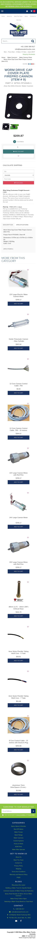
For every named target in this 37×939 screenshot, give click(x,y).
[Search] (32, 41)
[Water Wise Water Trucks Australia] (18, 29)
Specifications (22, 225)
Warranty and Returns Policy (18, 874)
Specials (18, 20)
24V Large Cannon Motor (18, 517)
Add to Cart (19, 151)
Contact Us (33, 16)
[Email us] (16, 921)
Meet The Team (18, 16)
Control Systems (18, 841)
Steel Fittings (19, 835)
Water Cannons (18, 838)
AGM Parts (18, 846)
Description (8, 225)
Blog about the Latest (18, 885)
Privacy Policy (31, 814)
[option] (18, 107)
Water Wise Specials (18, 849)
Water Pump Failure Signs (18, 898)
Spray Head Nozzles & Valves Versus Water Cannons (18, 894)
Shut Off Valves (18, 829)
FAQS (18, 877)
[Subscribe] (33, 811)
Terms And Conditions (18, 871)
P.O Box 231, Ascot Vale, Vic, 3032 (20, 917)
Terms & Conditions (21, 814)
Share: (25, 64)
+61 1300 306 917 (28, 46)
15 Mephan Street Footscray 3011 (20, 915)
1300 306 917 (19, 909)
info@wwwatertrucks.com (25, 49)
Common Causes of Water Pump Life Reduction (18, 891)
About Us (9, 16)
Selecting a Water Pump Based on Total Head (18, 901)
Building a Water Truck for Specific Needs (18, 888)
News (26, 16)
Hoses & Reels (18, 843)
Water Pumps (18, 832)
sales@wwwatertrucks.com (19, 912)
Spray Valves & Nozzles (18, 826)
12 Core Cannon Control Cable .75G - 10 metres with (18, 430)
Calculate (19, 183)
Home (3, 16)
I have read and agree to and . (19, 814)
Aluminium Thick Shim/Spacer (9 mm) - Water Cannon (18, 787)
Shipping (18, 868)
